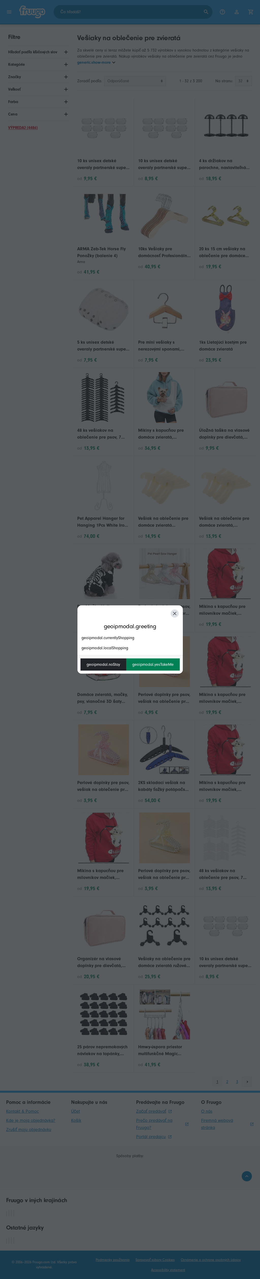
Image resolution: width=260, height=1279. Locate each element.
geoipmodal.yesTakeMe (153, 664)
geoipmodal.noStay (103, 664)
